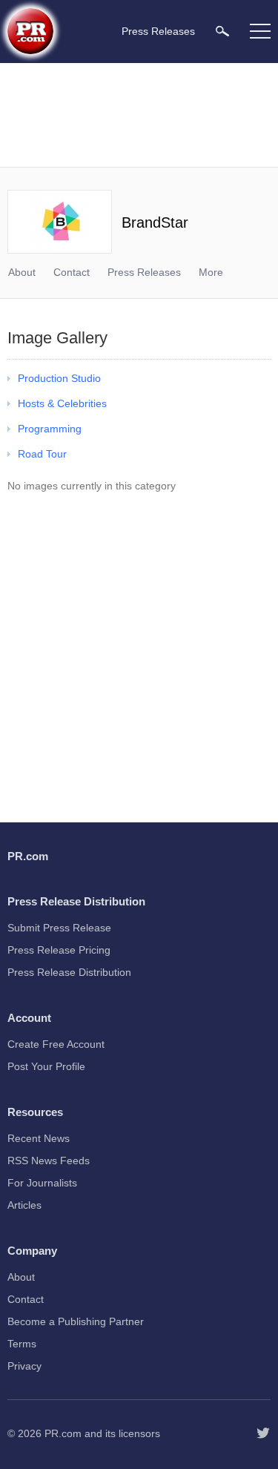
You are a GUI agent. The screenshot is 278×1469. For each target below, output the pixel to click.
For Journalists (42, 1183)
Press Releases (144, 272)
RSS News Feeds (48, 1160)
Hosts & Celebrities (62, 403)
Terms (21, 1344)
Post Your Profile (46, 1066)
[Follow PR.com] (263, 1433)
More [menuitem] (211, 272)
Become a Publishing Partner (75, 1321)
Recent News (38, 1138)
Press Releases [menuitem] (158, 31)
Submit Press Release (59, 928)
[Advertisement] (140, 115)
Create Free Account (56, 1044)
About (22, 272)
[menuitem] (222, 30)
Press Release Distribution (69, 972)
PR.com (63, 1433)
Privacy (24, 1366)
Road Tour (42, 454)
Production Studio (59, 378)
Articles (24, 1205)
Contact (71, 272)
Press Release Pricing (58, 950)
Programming (50, 429)
